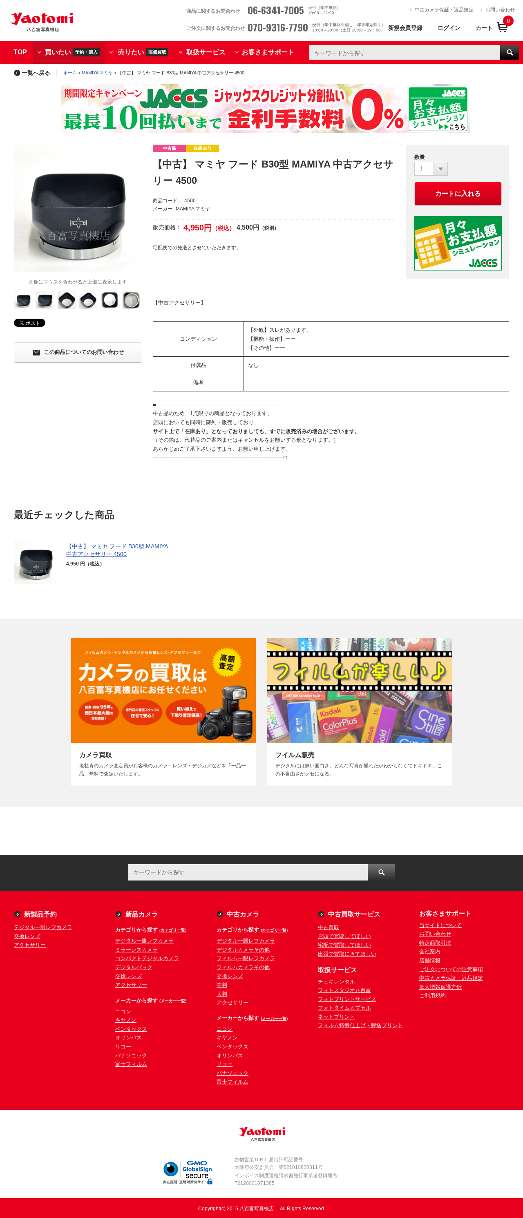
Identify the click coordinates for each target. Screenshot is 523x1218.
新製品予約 (40, 914)
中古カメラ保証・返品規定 (444, 10)
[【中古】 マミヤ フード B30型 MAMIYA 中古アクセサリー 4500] (77, 208)
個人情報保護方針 (440, 987)
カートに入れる (458, 193)
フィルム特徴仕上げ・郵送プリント (360, 1025)
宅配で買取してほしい (344, 945)
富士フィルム (131, 1064)
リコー (123, 1047)
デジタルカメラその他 (243, 950)
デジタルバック (133, 967)
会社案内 (429, 951)
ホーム (70, 72)
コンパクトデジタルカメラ (147, 958)
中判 (222, 985)
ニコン (123, 1011)
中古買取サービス (354, 914)
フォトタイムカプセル (344, 1008)
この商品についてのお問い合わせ (84, 352)
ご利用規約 (432, 995)
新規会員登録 (405, 28)
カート (484, 28)
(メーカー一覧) (172, 1001)
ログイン (449, 28)
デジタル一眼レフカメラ (43, 927)
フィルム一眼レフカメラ (246, 958)
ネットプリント (336, 1017)
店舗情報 (429, 960)
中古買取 (328, 927)
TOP (20, 52)
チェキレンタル (336, 982)
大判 (222, 994)
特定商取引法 (435, 943)
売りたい (142, 51)
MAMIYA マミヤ (97, 72)
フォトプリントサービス (347, 999)
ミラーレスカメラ (136, 950)
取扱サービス (206, 52)
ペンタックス (131, 1029)
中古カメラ (243, 914)
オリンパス (128, 1038)
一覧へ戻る (36, 72)
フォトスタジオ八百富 (344, 990)
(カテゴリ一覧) (172, 930)
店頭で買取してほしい (344, 936)
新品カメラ (141, 914)
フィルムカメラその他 (243, 967)
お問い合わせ (500, 10)
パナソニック (131, 1056)
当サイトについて (440, 925)
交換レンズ (27, 936)
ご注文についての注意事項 (451, 969)
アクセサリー (30, 945)
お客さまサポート (268, 52)
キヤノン (125, 1020)
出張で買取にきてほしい (347, 954)
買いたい (71, 51)
